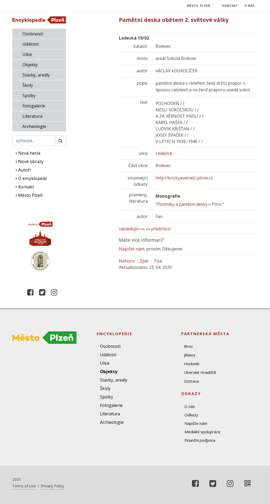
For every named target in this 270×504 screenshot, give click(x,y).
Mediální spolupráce (202, 431)
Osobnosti (32, 34)
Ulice (27, 54)
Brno (188, 346)
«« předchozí (158, 229)
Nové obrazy (30, 161)
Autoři (24, 170)
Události (30, 44)
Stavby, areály (36, 75)
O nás (249, 5)
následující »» (132, 229)
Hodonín (191, 363)
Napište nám (131, 249)
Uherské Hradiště (200, 372)
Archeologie (34, 126)
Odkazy (191, 414)
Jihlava (189, 355)
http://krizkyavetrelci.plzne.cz (184, 178)
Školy (27, 85)
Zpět (144, 261)
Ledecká (164, 153)
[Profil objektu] (247, 483)
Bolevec (163, 165)
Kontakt (230, 5)
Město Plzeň (30, 195)
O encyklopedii (32, 178)
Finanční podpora (200, 440)
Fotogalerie (33, 106)
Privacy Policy (52, 485)
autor (142, 216)
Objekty (30, 65)
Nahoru (126, 261)
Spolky (29, 95)
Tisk (158, 261)
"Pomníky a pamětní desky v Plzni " (190, 204)
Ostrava (191, 381)
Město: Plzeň (199, 5)
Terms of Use (24, 485)
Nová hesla (28, 153)
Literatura (32, 116)
